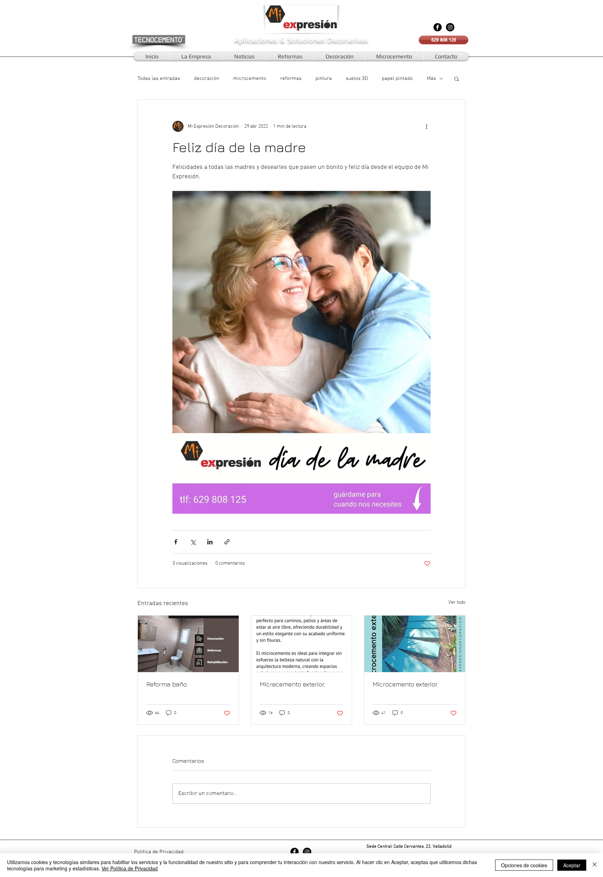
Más (431, 78)
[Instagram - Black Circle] (450, 27)
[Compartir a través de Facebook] (175, 541)
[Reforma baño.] (188, 644)
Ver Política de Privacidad (130, 868)
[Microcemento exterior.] (414, 644)
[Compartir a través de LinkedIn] (210, 541)
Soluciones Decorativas (327, 40)
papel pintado (397, 78)
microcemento (249, 78)
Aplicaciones (257, 40)
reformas (291, 78)
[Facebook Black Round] (437, 27)
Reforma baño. (166, 684)
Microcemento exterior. (405, 684)
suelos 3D (357, 78)
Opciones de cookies (524, 865)
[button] (456, 78)
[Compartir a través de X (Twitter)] (192, 541)
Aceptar (571, 865)
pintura (323, 78)
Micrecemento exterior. (292, 684)
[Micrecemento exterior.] (301, 644)
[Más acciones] (426, 126)
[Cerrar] (594, 865)
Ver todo (457, 602)
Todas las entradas (158, 78)
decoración (206, 78)
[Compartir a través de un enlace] (227, 541)
